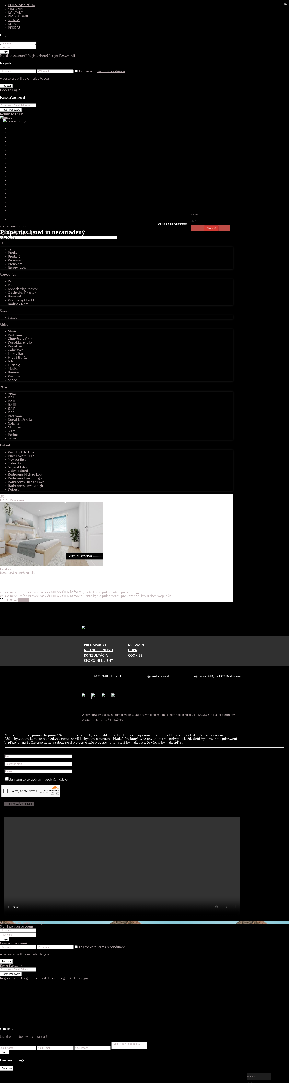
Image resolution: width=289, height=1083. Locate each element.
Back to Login (10, 90)
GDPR (132, 650)
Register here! (10, 978)
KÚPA (12, 24)
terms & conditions (111, 71)
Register (6, 85)
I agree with (102, 71)
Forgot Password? (62, 55)
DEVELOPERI (18, 16)
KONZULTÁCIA (96, 655)
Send (4, 1052)
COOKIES (135, 655)
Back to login (58, 978)
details (23, 600)
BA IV (4, 500)
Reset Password (11, 109)
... (137, 592)
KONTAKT (15, 12)
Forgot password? (34, 978)
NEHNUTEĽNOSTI (98, 650)
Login (5, 51)
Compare (7, 1068)
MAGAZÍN (15, 9)
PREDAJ (14, 27)
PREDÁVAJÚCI (95, 644)
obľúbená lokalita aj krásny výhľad (24, 580)
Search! (211, 228)
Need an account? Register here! (24, 55)
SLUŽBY (14, 20)
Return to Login (11, 114)
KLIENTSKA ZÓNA (21, 5)
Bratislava (17, 500)
